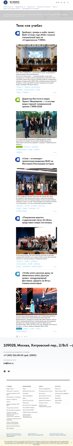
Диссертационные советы (45, 395)
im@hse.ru (9, 363)
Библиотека (58, 388)
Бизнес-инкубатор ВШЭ (28, 410)
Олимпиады (25, 393)
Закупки (8, 401)
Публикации (58, 402)
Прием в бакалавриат (28, 395)
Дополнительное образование (30, 405)
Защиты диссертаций (44, 398)
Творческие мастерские (43, 7)
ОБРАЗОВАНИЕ (27, 386)
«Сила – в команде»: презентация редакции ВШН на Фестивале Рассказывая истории (38, 161)
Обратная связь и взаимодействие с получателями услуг (27, 416)
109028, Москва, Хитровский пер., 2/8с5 (36, 345)
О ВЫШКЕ (9, 386)
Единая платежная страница (13, 426)
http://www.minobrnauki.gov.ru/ (14, 433)
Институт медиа (14, 16)
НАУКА (41, 386)
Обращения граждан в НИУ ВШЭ (13, 404)
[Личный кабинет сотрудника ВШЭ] (64, 2)
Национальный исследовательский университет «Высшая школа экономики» (23, 14)
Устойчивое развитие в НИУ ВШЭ (13, 394)
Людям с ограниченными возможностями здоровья (12, 423)
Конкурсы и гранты (43, 402)
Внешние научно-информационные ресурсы (45, 405)
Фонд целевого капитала (12, 407)
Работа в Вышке (10, 428)
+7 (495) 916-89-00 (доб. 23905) (20, 355)
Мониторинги (42, 393)
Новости (22, 16)
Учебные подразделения (49, 14)
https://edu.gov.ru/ (32, 433)
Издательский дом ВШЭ (60, 391)
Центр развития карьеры (28, 407)
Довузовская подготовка (28, 391)
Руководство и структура (13, 391)
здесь (14, 442)
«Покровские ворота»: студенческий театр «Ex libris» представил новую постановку (37, 220)
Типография (58, 395)
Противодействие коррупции (13, 410)
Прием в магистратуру (28, 400)
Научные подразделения (44, 388)
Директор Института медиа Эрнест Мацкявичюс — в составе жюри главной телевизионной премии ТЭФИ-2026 (38, 102)
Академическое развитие (45, 400)
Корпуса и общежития (12, 399)
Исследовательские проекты (45, 391)
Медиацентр (58, 398)
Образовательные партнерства (30, 412)
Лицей (24, 388)
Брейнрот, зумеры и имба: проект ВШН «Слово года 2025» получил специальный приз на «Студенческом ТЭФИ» (38, 36)
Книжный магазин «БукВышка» (62, 393)
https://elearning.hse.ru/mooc (56, 433)
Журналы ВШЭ (58, 400)
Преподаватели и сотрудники (30, 8)
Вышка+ (24, 398)
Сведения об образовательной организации (14, 419)
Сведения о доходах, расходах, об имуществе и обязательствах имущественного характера (13, 414)
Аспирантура (26, 402)
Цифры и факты (10, 388)
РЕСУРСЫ (57, 386)
